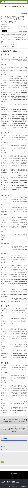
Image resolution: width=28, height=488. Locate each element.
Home (2, 24)
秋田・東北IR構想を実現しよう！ (14, 6)
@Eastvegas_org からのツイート (8, 449)
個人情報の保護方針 (14, 477)
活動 (6, 24)
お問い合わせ (14, 473)
